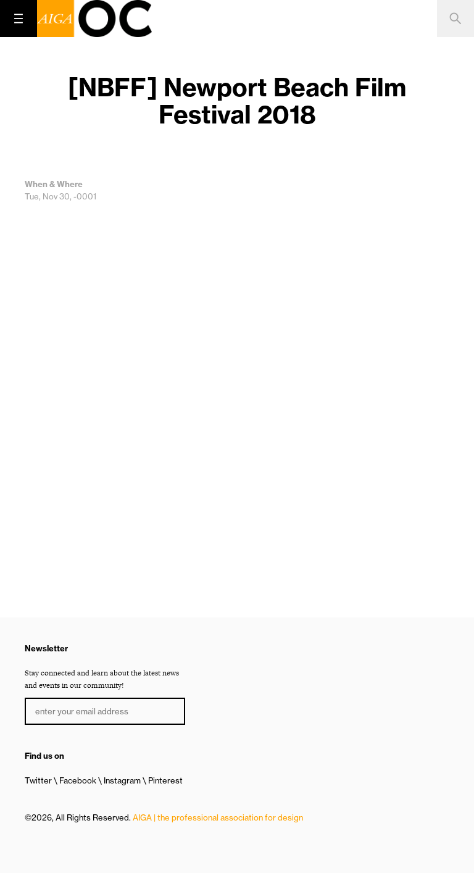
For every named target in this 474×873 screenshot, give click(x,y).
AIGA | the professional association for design (218, 817)
